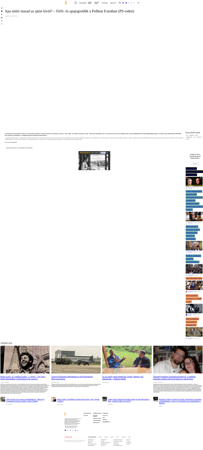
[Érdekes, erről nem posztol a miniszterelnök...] (194, 269)
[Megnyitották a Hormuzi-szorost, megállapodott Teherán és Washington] (194, 246)
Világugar (105, 2)
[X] (131, 3)
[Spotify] (75, 430)
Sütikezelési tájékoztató (97, 418)
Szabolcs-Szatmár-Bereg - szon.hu (118, 445)
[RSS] (133, 3)
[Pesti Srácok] (69, 3)
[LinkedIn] (1, 17)
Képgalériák (105, 419)
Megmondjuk (83, 2)
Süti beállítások (106, 421)
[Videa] (126, 3)
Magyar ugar (96, 3)
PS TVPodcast (105, 415)
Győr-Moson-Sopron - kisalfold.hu (105, 442)
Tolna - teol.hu (128, 439)
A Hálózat (2, 382)
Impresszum (86, 415)
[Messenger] (1, 11)
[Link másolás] (1, 24)
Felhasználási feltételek (97, 420)
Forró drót (90, 3)
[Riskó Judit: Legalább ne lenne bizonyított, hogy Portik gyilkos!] (53, 399)
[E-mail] (1, 20)
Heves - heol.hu (103, 445)
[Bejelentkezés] (123, 3)
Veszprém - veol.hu (129, 442)
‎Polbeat (104, 382)
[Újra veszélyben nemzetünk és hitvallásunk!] (194, 332)
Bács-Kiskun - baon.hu (91, 439)
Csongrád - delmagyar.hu (91, 445)
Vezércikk (195, 291)
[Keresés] (120, 3)
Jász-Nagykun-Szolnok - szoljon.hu (118, 439)
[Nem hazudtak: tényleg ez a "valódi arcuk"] (194, 308)
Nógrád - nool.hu (116, 442)
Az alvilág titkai (9, 404)
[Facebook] (128, 3)
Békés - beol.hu (90, 442)
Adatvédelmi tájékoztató (95, 416)
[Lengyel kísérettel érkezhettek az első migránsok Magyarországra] (76, 360)
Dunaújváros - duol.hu (103, 439)
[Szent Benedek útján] (194, 285)
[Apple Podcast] (78, 430)
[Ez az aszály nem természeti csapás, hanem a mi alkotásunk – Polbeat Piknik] (127, 360)
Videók (104, 417)
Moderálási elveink (96, 422)
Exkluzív (155, 382)
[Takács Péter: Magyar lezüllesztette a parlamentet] (194, 182)
